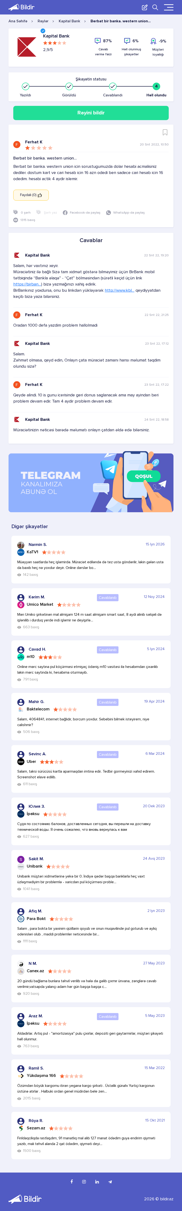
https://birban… (27, 284)
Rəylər (43, 21)
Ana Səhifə (18, 21)
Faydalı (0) (28, 195)
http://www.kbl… (119, 290)
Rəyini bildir (91, 113)
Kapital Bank (69, 21)
